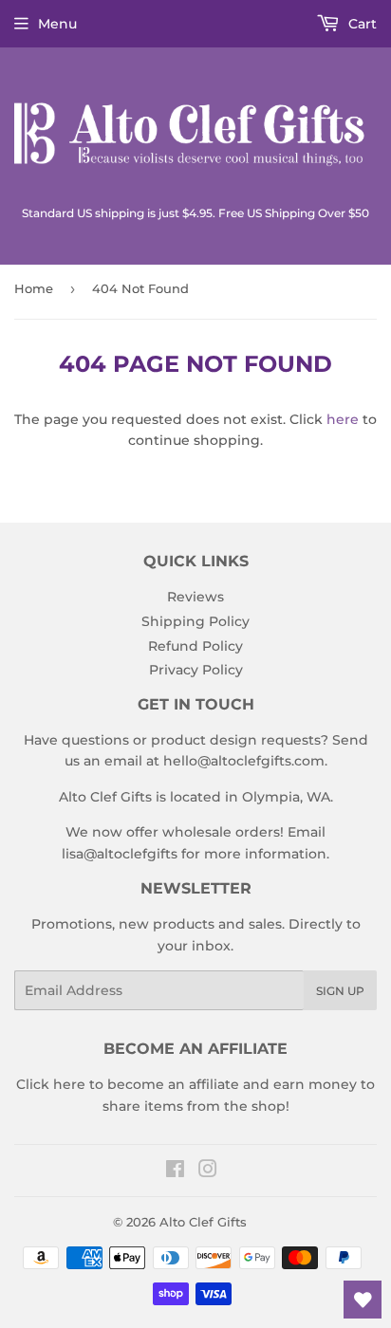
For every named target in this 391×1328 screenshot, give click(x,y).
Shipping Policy (195, 621)
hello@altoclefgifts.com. (245, 760)
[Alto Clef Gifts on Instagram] (207, 1171)
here (342, 419)
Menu (57, 23)
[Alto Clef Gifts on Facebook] (175, 1171)
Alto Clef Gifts (203, 1221)
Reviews (195, 596)
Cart (360, 23)
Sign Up (340, 991)
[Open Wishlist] (363, 1300)
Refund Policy (195, 646)
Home (33, 288)
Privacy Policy (196, 669)
